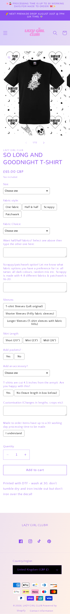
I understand (14, 433)
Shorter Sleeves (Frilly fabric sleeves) (30, 313)
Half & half (31, 207)
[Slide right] (44, 143)
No (19, 356)
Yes (8, 356)
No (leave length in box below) (37, 393)
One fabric (12, 207)
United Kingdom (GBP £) (33, 569)
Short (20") (13, 340)
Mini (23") (31, 340)
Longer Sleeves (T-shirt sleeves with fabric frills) (34, 322)
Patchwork (12, 214)
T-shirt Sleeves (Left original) (24, 306)
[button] (5, 33)
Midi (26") (49, 340)
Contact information (41, 611)
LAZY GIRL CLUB (32, 605)
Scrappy (49, 207)
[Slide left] (26, 143)
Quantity (8, 446)
